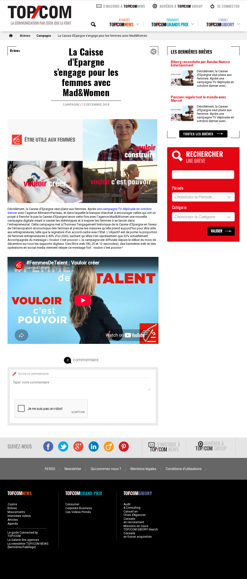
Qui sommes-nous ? (106, 468)
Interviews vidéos (19, 516)
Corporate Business (78, 508)
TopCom (121, 22)
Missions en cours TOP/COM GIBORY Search (141, 527)
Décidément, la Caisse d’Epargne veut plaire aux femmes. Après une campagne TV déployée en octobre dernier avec (215, 78)
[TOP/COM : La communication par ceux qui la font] (39, 23)
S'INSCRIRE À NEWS (124, 6)
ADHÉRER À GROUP (181, 6)
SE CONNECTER (228, 6)
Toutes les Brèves (198, 133)
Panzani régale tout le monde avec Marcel (198, 98)
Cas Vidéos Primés (78, 512)
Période (177, 188)
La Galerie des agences (23, 540)
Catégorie (179, 207)
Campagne (43, 35)
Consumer (72, 504)
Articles (12, 519)
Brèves (25, 35)
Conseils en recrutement (134, 520)
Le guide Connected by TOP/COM (22, 534)
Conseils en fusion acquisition (138, 535)
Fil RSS (50, 468)
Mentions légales (143, 468)
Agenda (12, 523)
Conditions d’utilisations (184, 468)
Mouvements (16, 512)
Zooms (12, 504)
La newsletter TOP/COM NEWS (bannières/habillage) (27, 545)
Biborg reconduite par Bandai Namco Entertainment (200, 63)
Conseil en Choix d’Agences (135, 513)
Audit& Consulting (132, 506)
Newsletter (73, 468)
